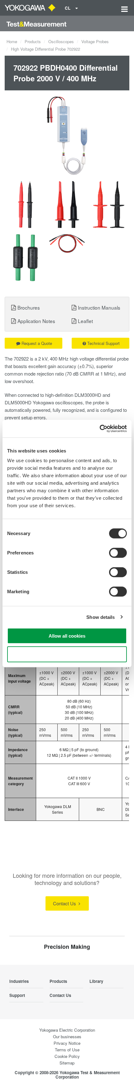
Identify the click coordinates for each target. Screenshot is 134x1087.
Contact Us (65, 903)
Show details (100, 616)
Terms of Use (67, 1050)
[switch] (118, 553)
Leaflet (85, 320)
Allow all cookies (67, 636)
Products (33, 41)
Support (17, 995)
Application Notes (36, 320)
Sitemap (67, 1063)
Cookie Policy (67, 1056)
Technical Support (103, 343)
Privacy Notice (67, 1043)
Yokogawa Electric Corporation (67, 1030)
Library (96, 981)
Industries (19, 981)
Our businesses (67, 1036)
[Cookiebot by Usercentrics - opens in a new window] (99, 429)
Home (12, 41)
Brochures (28, 307)
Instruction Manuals (99, 307)
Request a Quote (37, 343)
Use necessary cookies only (67, 654)
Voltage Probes (95, 41)
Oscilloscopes (61, 41)
